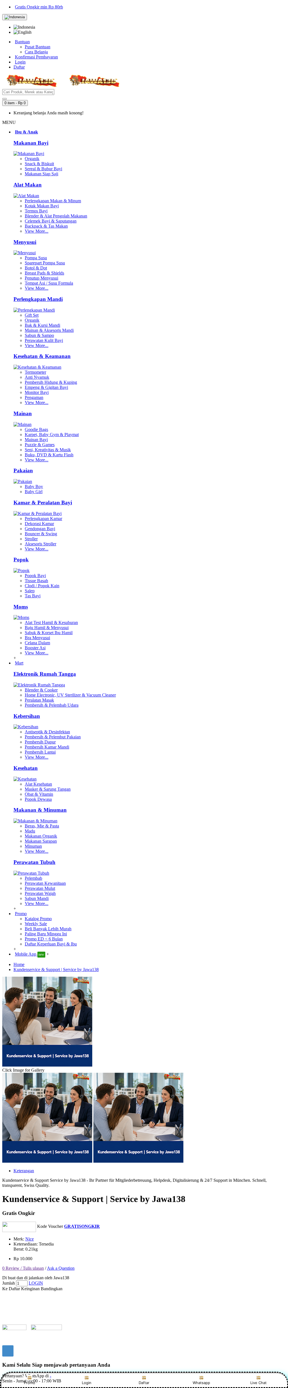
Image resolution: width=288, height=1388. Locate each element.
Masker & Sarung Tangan (48, 789)
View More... (36, 231)
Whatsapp (201, 1382)
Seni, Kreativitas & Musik (48, 449)
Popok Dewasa (38, 799)
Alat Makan (28, 185)
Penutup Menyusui (41, 278)
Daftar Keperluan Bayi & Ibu (51, 944)
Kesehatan (26, 768)
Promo (29, 1382)
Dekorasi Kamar (39, 523)
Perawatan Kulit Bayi (44, 340)
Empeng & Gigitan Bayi (46, 387)
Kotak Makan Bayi (42, 205)
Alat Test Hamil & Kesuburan (51, 622)
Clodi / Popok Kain (42, 585)
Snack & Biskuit (39, 163)
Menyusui (25, 242)
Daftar (144, 1382)
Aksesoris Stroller (40, 543)
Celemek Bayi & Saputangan (50, 221)
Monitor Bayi (37, 392)
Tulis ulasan (33, 1268)
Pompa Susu (36, 257)
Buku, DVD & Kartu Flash (49, 454)
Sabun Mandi (37, 898)
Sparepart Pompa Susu (45, 262)
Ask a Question (61, 1268)
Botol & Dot (36, 268)
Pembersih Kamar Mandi (47, 747)
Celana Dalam (37, 642)
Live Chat (258, 1382)
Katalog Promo (38, 918)
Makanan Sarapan (41, 841)
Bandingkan (51, 1288)
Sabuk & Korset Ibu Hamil (49, 632)
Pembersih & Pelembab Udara (51, 705)
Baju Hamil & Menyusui (47, 627)
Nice (29, 1239)
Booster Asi (35, 647)
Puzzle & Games (40, 444)
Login (86, 1382)
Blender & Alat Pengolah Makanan (56, 216)
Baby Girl (33, 491)
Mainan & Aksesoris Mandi (49, 330)
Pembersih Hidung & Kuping (51, 382)
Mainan (23, 413)
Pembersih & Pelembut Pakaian (53, 736)
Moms (21, 607)
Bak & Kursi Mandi (42, 325)
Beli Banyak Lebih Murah (48, 928)
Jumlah (8, 1283)
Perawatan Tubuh (34, 862)
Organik (32, 158)
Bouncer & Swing (41, 533)
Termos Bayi (36, 210)
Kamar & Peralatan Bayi (43, 502)
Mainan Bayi (36, 439)
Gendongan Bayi (40, 528)
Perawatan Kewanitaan (45, 883)
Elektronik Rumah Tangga (45, 674)
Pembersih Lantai (40, 752)
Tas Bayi (32, 595)
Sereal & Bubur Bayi (43, 168)
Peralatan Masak (39, 700)
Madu (30, 831)
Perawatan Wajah (40, 893)
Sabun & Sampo (39, 335)
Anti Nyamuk (37, 377)
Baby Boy (34, 486)
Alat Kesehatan (38, 784)
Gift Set (32, 315)
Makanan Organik (41, 836)
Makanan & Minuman (40, 810)
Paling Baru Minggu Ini (46, 933)
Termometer (35, 372)
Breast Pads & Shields (44, 273)
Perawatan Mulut (40, 888)
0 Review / (12, 1268)
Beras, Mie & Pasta (42, 826)
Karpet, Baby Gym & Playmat (52, 434)
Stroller (31, 538)
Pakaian (23, 470)
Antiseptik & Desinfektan (47, 731)
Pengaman (34, 397)
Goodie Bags (36, 429)
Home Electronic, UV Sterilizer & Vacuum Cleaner (70, 695)
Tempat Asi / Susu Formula (49, 283)
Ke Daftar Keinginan (21, 1288)
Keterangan (24, 1170)
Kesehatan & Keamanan (42, 356)
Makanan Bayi (31, 143)
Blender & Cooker (41, 690)
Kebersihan (27, 716)
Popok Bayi (35, 575)
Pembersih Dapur (40, 742)
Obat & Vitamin (39, 794)
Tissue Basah (36, 580)
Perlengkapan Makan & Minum (53, 200)
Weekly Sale (36, 923)
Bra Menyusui (37, 637)
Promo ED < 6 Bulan (44, 938)
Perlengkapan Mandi (38, 299)
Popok (21, 560)
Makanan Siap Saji (41, 173)
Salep (30, 590)
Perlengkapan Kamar (43, 518)
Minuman (33, 846)
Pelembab (33, 878)
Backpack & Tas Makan (46, 226)
